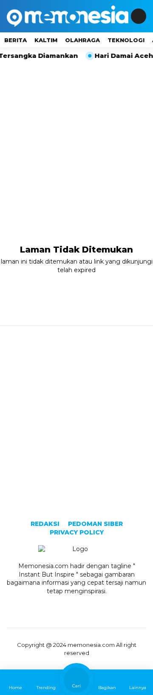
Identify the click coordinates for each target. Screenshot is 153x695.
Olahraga (82, 40)
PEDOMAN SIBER (95, 524)
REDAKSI (45, 524)
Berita (15, 40)
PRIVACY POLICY (77, 532)
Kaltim (45, 40)
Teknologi (126, 40)
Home (15, 687)
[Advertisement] (76, 141)
